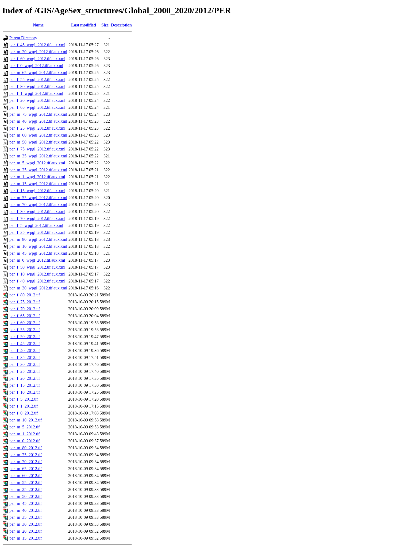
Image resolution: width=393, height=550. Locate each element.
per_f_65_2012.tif (24, 315)
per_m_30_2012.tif (25, 524)
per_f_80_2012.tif (24, 295)
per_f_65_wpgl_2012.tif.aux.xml (37, 107)
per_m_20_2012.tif (25, 531)
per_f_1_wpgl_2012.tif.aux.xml (36, 93)
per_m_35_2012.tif (25, 517)
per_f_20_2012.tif (24, 378)
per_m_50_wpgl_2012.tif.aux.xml (38, 142)
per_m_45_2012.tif (25, 503)
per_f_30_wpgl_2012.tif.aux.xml (37, 211)
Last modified (83, 25)
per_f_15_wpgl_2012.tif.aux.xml (37, 190)
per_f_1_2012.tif (23, 406)
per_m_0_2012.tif (24, 441)
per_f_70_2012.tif (24, 309)
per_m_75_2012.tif (25, 454)
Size (105, 25)
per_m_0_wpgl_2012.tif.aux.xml (37, 260)
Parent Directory (23, 38)
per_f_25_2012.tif (24, 371)
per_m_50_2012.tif (25, 496)
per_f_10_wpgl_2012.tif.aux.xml (37, 274)
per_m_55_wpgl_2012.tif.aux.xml (38, 197)
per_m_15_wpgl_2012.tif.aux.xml (38, 183)
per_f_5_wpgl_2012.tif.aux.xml (36, 225)
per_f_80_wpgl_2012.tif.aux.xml (37, 86)
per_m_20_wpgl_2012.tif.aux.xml (38, 51)
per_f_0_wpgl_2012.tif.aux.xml (36, 65)
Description (121, 25)
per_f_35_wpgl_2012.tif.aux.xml (37, 232)
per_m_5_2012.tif (24, 427)
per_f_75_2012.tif (24, 302)
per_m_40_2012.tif (25, 510)
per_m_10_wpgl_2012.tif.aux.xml (38, 246)
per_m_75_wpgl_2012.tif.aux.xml (38, 114)
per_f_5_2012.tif (23, 399)
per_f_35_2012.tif (24, 357)
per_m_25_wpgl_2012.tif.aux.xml (38, 170)
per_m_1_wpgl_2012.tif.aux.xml (37, 177)
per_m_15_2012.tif (25, 538)
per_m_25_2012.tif (25, 489)
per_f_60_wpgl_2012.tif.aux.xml (37, 58)
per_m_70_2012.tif (25, 461)
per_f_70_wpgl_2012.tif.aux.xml (37, 218)
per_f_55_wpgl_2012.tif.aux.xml (37, 79)
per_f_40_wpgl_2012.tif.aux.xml (37, 281)
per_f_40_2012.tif (24, 350)
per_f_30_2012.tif (24, 364)
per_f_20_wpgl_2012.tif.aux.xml (37, 100)
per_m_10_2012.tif (25, 420)
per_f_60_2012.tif (24, 322)
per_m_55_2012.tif (25, 482)
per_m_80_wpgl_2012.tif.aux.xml (38, 239)
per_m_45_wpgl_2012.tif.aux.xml (38, 253)
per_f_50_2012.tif (24, 336)
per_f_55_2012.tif (24, 329)
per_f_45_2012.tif (24, 343)
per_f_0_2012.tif (23, 413)
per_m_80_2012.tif (25, 448)
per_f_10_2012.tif (24, 392)
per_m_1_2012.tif (24, 434)
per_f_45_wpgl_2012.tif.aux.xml (37, 44)
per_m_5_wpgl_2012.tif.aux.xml (37, 163)
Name (38, 25)
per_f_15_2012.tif (24, 385)
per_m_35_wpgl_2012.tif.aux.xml (38, 156)
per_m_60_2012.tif (25, 475)
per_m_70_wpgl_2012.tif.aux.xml (38, 204)
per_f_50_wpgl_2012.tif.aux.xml (37, 267)
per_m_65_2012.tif (25, 468)
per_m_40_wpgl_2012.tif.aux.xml (38, 121)
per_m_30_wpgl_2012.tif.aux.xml (38, 288)
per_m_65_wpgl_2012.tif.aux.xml (38, 72)
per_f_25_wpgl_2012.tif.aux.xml (37, 128)
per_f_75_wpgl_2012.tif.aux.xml (37, 149)
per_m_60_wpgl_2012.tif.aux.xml (38, 135)
